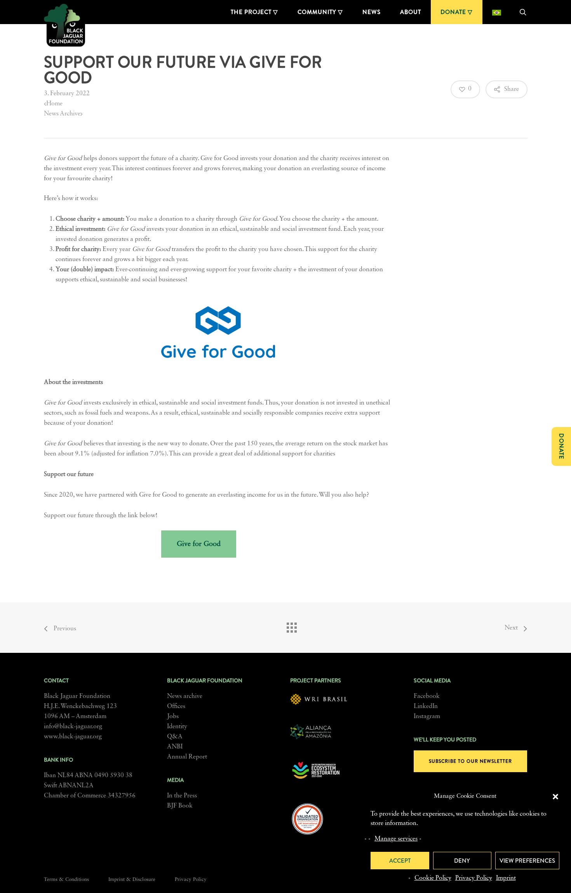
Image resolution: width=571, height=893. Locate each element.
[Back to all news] (291, 625)
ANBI (175, 747)
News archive (184, 696)
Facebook (427, 696)
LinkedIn (426, 706)
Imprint (506, 878)
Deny (462, 860)
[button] (555, 797)
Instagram (427, 716)
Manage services (396, 839)
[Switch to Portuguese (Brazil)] (496, 12)
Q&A (175, 737)
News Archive (62, 114)
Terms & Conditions (66, 879)
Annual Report (187, 757)
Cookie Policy (432, 878)
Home (54, 104)
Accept (400, 860)
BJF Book (180, 806)
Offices (176, 706)
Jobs (173, 716)
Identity (177, 727)
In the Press (182, 796)
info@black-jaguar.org (73, 727)
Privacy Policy (473, 878)
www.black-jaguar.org (73, 737)
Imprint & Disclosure (131, 879)
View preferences (527, 860)
